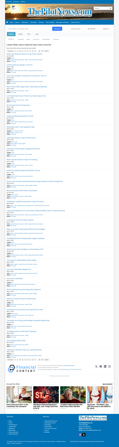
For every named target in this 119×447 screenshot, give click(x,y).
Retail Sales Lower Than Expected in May (20, 127)
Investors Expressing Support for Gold (20, 116)
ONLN (16, 131)
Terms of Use (43, 441)
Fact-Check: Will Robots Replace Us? (19, 269)
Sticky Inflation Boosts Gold (16, 341)
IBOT (12, 324)
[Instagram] (109, 369)
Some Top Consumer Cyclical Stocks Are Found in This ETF (26, 76)
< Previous (10, 51)
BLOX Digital (100, 441)
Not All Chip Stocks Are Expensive (18, 105)
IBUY (12, 131)
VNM (12, 303)
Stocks (20, 34)
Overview (21, 39)
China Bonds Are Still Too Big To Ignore (20, 220)
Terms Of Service (76, 369)
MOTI (12, 80)
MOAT (12, 58)
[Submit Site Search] (110, 8)
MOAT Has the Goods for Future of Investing (22, 160)
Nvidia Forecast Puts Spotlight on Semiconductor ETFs (25, 249)
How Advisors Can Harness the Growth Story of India (25, 310)
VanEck (11, 70)
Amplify (12, 132)
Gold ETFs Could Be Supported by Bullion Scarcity (23, 170)
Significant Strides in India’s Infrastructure (21, 138)
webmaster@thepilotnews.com (92, 430)
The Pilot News (20, 441)
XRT (22, 131)
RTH (19, 131)
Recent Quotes (75, 29)
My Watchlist (91, 29)
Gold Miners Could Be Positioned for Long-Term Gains (25, 201)
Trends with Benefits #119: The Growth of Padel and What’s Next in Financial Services (36, 211)
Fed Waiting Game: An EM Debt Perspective (21, 331)
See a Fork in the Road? (14, 279)
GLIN (16, 142)
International (46, 39)
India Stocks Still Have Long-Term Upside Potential (24, 350)
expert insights (22, 143)
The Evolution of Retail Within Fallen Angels (21, 260)
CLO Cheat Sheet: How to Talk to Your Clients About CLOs (26, 96)
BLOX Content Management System (85, 441)
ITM (12, 282)
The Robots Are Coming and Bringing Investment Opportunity (28, 320)
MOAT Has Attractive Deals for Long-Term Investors (25, 54)
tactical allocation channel (35, 60)
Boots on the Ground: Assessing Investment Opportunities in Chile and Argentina (34, 181)
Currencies (36, 39)
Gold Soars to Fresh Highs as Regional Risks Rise (23, 149)
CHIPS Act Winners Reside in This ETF (19, 65)
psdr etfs (17, 132)
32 (39, 51)
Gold (26, 154)
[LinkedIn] (105, 369)
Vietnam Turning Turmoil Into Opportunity (21, 299)
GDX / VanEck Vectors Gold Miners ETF (24, 205)
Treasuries (56, 39)
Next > (46, 51)
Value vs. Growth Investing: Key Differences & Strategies (26, 229)
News (28, 39)
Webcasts (30, 315)
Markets (11, 34)
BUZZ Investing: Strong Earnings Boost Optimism (24, 289)
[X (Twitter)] (96, 369)
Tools (37, 34)
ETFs (28, 34)
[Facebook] (101, 369)
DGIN (12, 142)
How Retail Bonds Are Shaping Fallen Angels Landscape (25, 238)
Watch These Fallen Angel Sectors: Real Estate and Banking (27, 87)
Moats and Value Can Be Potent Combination (22, 191)
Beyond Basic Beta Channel (36, 255)
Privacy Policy (65, 369)
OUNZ (13, 120)
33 (42, 51)
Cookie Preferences (16, 443)
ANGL (12, 242)
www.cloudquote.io (69, 365)
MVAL (16, 194)
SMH (12, 69)
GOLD (12, 153)
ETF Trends (13, 61)
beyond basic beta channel (17, 60)
